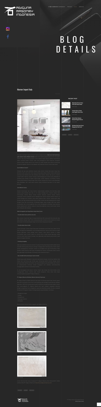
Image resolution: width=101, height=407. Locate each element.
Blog (75, 6)
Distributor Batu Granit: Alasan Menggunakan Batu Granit (78, 126)
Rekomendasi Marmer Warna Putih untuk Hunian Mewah (77, 103)
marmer (25, 390)
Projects (69, 6)
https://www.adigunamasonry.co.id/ (43, 382)
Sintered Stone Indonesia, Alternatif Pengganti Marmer (77, 118)
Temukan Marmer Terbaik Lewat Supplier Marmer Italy (77, 111)
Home (49, 6)
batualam (32, 390)
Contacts (81, 6)
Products (62, 6)
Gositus (82, 401)
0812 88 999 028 (56, 6)
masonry (20, 390)
